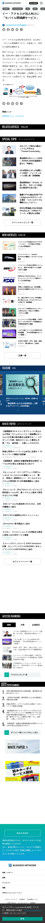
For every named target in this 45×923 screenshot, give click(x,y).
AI (27, 8)
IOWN (6, 8)
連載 (3, 888)
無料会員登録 (33, 3)
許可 (22, 919)
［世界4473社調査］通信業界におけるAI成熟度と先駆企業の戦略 (24, 699)
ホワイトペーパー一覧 (22, 562)
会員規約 (32, 903)
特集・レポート (7, 872)
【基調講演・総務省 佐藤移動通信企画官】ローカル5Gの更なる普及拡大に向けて (24, 724)
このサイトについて (10, 899)
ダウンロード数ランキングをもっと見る (24, 732)
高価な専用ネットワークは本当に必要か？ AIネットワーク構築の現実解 (24, 705)
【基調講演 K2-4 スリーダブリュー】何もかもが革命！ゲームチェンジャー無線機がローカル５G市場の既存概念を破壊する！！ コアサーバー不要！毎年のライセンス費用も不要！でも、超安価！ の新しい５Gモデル (24, 715)
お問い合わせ (11, 903)
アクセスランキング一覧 (19, 675)
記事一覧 (22, 356)
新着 (3, 877)
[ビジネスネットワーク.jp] (11, 3)
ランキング (6, 883)
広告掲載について (32, 899)
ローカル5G (17, 8)
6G (35, 8)
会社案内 (22, 899)
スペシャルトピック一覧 (22, 222)
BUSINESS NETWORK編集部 (16, 25)
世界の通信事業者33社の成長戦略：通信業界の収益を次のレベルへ (24, 692)
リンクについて (23, 903)
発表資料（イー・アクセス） (13, 116)
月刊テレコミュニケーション (12, 893)
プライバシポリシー (33, 910)
